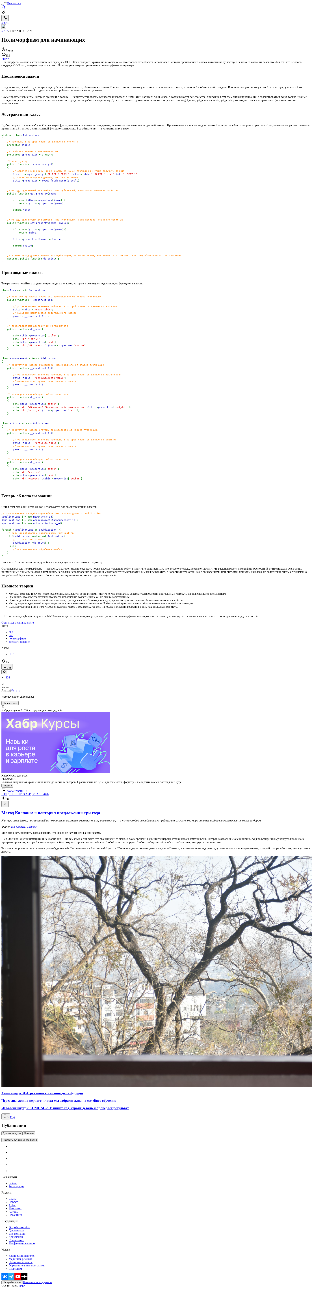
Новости (14, 1201)
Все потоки (14, 3)
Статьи (13, 1198)
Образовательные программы (27, 1265)
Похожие (29, 1133)
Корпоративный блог (22, 1255)
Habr (21, 1285)
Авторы (13, 1211)
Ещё (12, 1117)
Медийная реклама (20, 1258)
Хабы (12, 1205)
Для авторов (16, 1230)
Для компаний (17, 1233)
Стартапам (15, 1268)
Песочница (15, 1214)
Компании (15, 1208)
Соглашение (16, 1240)
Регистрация (16, 1186)
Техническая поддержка (37, 1282)
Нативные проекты (20, 1262)
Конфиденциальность (22, 1243)
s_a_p (4, 31)
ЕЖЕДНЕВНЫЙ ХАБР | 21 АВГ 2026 (25, 794)
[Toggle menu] (2, 4)
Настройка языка (12, 1282)
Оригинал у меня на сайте (17, 622)
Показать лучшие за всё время (20, 1140)
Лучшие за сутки (12, 1133)
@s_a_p (15, 690)
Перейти (7, 785)
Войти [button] (5, 22)
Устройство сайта (19, 1227)
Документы (16, 1236)
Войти (13, 1183)
